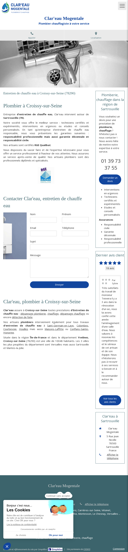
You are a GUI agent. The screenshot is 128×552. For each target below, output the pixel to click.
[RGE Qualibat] (46, 175)
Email (33, 227)
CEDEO (87, 549)
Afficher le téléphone (112, 456)
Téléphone (68, 227)
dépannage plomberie (33, 313)
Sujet (33, 241)
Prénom (66, 214)
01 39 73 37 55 (111, 164)
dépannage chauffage (72, 313)
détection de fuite (22, 317)
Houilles (23, 329)
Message (35, 255)
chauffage (53, 313)
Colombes (82, 325)
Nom (33, 214)
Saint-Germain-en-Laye (60, 325)
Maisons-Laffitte (54, 329)
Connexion (119, 548)
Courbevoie (9, 329)
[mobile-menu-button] (122, 6)
